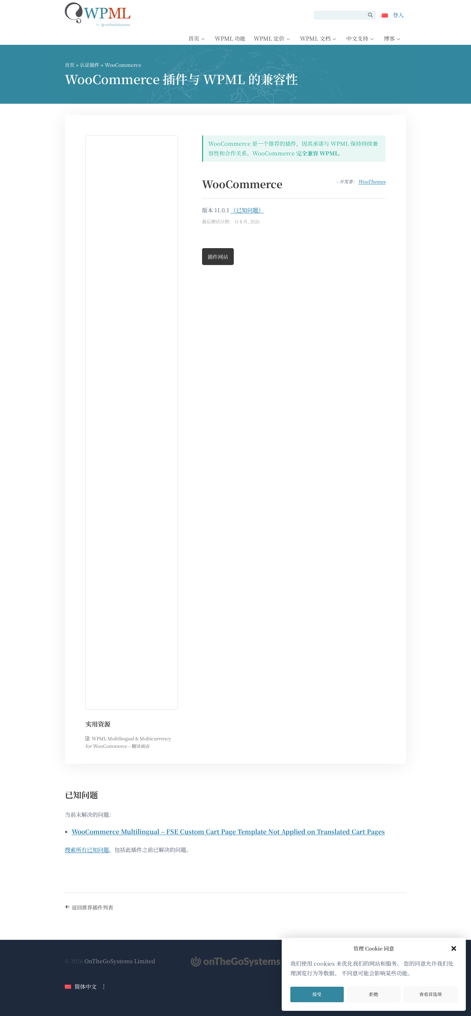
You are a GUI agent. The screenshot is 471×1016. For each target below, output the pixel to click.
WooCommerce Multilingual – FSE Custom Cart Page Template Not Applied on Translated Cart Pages (228, 831)
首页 (193, 38)
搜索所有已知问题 (87, 850)
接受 (316, 994)
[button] (453, 948)
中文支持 (357, 38)
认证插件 (89, 64)
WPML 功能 (230, 38)
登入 (398, 15)
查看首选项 (430, 994)
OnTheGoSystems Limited (119, 961)
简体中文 (85, 986)
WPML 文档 (315, 38)
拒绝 (373, 994)
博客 (389, 38)
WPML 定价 (269, 38)
